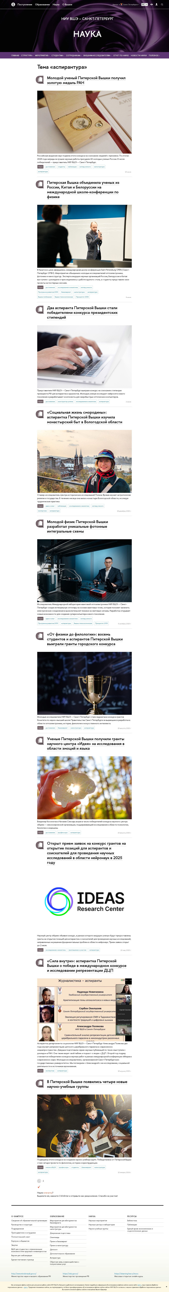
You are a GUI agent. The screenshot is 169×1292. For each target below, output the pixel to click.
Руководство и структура (21, 1224)
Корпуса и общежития (20, 1241)
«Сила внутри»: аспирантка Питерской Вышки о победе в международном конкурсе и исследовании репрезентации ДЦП (86, 965)
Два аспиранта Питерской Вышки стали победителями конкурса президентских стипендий (82, 312)
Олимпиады (54, 1237)
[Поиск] (162, 4)
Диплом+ (54, 1249)
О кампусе (17, 1216)
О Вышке (67, 4)
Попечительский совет (20, 1237)
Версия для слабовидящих (21, 1255)
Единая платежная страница (22, 1259)
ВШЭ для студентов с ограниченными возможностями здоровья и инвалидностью (29, 1250)
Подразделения (17, 1228)
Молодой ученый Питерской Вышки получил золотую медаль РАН (86, 80)
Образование (42, 4)
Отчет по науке (121, 55)
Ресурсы (132, 1216)
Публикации (132, 1224)
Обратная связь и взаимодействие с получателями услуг (64, 1263)
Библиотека (132, 1220)
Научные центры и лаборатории (102, 1224)
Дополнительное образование (62, 1253)
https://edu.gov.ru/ (70, 1273)
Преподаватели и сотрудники (23, 1233)
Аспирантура (55, 1258)
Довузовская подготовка (60, 1233)
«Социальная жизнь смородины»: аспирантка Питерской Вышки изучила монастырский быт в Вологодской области (84, 416)
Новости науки (139, 55)
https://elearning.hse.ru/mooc (126, 1273)
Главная (15, 55)
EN (146, 4)
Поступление (25, 4)
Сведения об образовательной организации (29, 1220)
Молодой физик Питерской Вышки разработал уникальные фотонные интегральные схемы (77, 526)
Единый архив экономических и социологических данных (140, 1229)
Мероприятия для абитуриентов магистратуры (63, 1228)
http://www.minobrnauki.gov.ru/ (23, 1273)
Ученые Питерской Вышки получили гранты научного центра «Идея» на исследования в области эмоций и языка (85, 743)
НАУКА (87, 33)
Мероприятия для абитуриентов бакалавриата (63, 1221)
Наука (56, 4)
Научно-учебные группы (98, 1228)
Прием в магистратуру (59, 1245)
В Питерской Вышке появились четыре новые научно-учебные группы (87, 1084)
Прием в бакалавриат (58, 1241)
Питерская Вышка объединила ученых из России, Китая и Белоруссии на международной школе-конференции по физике (83, 189)
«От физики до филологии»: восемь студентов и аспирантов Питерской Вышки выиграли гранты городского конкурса (85, 638)
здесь (139, 1285)
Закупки (14, 1245)
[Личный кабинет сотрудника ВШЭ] (156, 4)
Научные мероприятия (98, 1220)
